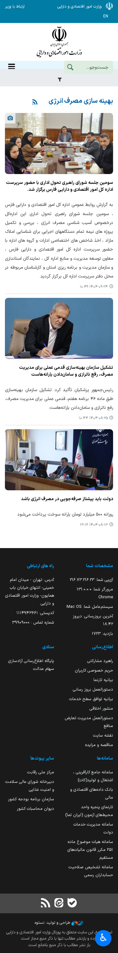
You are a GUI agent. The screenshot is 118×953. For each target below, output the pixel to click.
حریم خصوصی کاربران (94, 670)
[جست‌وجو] (70, 68)
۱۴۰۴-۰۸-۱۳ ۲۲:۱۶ (94, 525)
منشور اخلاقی (101, 708)
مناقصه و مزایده (99, 745)
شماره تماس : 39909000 (33, 622)
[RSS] (35, 102)
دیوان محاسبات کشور (35, 809)
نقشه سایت (103, 735)
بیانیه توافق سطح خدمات (91, 699)
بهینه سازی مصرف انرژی (81, 101)
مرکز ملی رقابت (40, 772)
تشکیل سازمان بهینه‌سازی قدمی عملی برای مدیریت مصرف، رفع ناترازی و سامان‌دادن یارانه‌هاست (66, 371)
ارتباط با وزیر (15, 7)
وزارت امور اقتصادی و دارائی (59, 42)
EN (105, 16)
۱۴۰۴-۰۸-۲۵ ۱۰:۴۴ (93, 418)
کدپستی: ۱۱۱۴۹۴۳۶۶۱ (35, 613)
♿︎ (103, 937)
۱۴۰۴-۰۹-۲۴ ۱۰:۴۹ (94, 287)
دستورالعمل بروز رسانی (93, 689)
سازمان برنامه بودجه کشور (31, 799)
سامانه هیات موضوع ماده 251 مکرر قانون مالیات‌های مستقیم (90, 850)
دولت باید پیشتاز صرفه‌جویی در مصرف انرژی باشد (67, 499)
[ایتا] (59, 904)
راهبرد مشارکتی (100, 661)
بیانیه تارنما (103, 680)
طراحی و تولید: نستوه (53, 923)
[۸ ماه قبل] (59, 143)
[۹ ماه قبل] (59, 328)
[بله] (72, 904)
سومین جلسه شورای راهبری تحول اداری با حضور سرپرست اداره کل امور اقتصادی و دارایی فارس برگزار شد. (59, 186)
